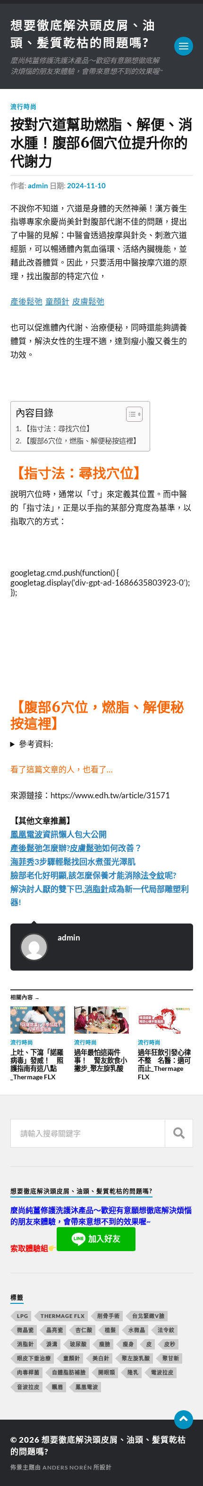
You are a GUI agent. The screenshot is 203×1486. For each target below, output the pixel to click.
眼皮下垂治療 (34, 1358)
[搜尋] (179, 1133)
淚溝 (52, 1344)
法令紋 (166, 1330)
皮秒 (170, 1344)
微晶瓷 (25, 1330)
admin (38, 185)
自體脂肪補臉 (69, 1372)
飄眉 (57, 1387)
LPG (22, 1316)
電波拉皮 (162, 1372)
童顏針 (71, 1358)
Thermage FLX (63, 1316)
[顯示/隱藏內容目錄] (129, 414)
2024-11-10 (86, 185)
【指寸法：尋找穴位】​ (58, 428)
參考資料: (36, 744)
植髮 (110, 1330)
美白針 (101, 1358)
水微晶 (136, 1330)
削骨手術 (108, 1316)
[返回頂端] (183, 1419)
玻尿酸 (78, 1344)
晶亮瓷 (54, 1330)
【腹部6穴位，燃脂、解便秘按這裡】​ (81, 440)
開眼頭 (106, 1372)
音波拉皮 (28, 1387)
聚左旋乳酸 (136, 1358)
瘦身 (128, 1344)
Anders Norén (67, 1467)
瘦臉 (104, 1344)
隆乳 (133, 1372)
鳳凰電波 (87, 1387)
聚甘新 (170, 1358)
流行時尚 (23, 106)
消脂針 (25, 1344)
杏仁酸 (84, 1330)
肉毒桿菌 (28, 1372)
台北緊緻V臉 (148, 1316)
